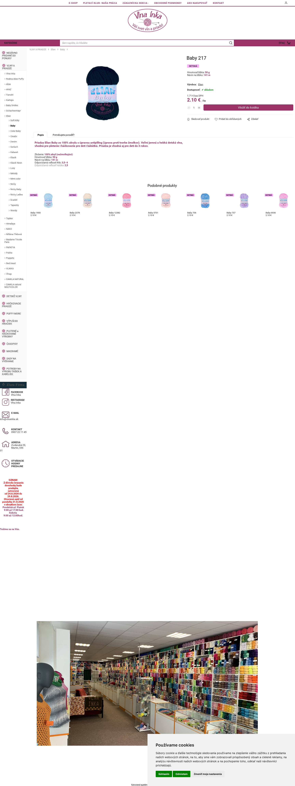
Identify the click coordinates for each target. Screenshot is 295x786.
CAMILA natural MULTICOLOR (12, 285)
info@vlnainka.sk (9, 419)
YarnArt (9, 94)
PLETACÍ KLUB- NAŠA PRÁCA (100, 3)
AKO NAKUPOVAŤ (197, 3)
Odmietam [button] (181, 773)
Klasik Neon (16, 163)
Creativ (13, 136)
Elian (8, 116)
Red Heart (11, 263)
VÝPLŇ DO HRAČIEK (10, 322)
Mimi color (15, 178)
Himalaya (10, 223)
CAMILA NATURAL (15, 279)
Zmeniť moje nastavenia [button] (208, 773)
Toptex (9, 218)
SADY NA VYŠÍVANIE (9, 360)
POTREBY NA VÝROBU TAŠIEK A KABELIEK (12, 371)
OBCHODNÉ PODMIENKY (168, 3)
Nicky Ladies (16, 194)
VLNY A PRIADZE (8, 67)
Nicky (13, 184)
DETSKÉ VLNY (14, 296)
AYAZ (8, 89)
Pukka (9, 252)
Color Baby (15, 131)
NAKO (9, 229)
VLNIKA (10, 268)
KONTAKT (218, 3)
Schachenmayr (13, 110)
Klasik (13, 157)
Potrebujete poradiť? (63, 134)
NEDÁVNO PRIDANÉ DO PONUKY (9, 55)
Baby (12, 125)
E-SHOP (73, 3)
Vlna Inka (10, 73)
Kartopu (10, 100)
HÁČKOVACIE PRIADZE (11, 305)
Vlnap (9, 274)
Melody (13, 173)
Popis (41, 134)
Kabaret (14, 152)
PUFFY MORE (13, 313)
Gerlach (14, 147)
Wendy (13, 210)
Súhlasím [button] (163, 773)
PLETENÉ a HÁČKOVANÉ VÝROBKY (10, 334)
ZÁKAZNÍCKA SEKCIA (135, 3)
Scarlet (13, 200)
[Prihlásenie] (286, 4)
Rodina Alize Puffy (15, 79)
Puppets (10, 258)
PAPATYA (10, 247)
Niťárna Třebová (14, 234)
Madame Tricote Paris (13, 240)
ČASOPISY (12, 343)
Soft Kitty (14, 120)
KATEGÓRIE (10, 43)
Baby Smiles (12, 105)
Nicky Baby (15, 189)
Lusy (12, 168)
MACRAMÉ (12, 351)
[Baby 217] (102, 93)
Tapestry (14, 205)
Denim (13, 141)
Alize (8, 84)
